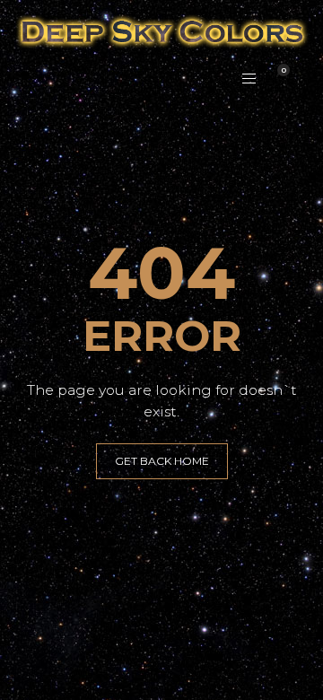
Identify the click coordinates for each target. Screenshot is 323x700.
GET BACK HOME (162, 461)
